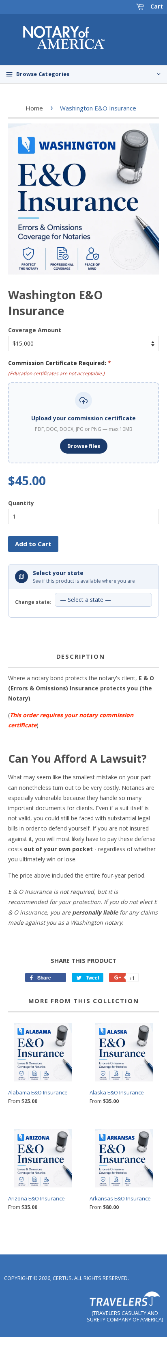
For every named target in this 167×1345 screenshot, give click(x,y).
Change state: (33, 602)
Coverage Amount (34, 330)
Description (80, 656)
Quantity (21, 503)
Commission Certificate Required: (59, 363)
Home (34, 108)
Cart (156, 6)
